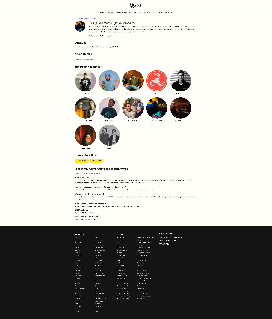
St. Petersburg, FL (122, 250)
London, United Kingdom (124, 293)
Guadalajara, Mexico (123, 286)
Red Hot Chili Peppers (81, 268)
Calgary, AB (120, 258)
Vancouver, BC (121, 273)
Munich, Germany (142, 255)
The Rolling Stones (100, 298)
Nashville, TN (120, 247)
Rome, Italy (140, 268)
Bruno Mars (78, 242)
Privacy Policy (165, 244)
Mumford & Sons (100, 275)
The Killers (98, 283)
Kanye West (78, 309)
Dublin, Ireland (82, 161)
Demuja (93, 18)
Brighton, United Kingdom (144, 242)
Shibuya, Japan (141, 286)
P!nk (76, 301)
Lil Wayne (98, 242)
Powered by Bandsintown (170, 237)
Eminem (77, 240)
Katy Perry (78, 247)
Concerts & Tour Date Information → (87, 173)
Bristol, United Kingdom (123, 298)
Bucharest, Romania (143, 273)
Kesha (97, 291)
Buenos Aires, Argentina (144, 296)
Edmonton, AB (121, 280)
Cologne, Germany (142, 250)
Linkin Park (78, 265)
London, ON (120, 263)
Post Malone (98, 240)
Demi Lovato (98, 278)
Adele (76, 258)
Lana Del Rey (99, 247)
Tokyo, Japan (140, 288)
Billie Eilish (78, 293)
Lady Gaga (78, 260)
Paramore (78, 306)
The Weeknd (78, 278)
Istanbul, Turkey (141, 280)
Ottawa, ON (120, 268)
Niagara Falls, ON (122, 275)
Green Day (78, 286)
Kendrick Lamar (79, 298)
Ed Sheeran (78, 255)
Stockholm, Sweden (142, 275)
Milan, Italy (140, 263)
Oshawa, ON (120, 265)
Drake (76, 245)
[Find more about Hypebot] (136, 5)
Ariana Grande (79, 291)
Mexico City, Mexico (122, 283)
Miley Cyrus (98, 237)
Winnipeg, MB (121, 252)
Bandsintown (101, 47)
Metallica (77, 283)
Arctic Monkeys (99, 263)
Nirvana (97, 252)
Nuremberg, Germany (143, 252)
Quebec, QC (120, 260)
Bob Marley (98, 306)
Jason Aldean (99, 309)
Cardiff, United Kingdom (124, 291)
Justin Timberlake (100, 250)
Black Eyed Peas (99, 293)
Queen (77, 311)
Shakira (97, 286)
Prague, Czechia (142, 245)
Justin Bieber (78, 263)
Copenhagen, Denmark (144, 247)
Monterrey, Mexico (122, 288)
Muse (96, 311)
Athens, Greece (141, 258)
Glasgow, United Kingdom (144, 240)
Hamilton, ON (121, 255)
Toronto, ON (120, 270)
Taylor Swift (78, 237)
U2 (75, 280)
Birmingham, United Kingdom (145, 237)
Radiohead (98, 280)
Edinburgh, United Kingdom (125, 296)
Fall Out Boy (98, 270)
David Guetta (99, 268)
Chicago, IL (120, 242)
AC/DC (97, 258)
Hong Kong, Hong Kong (143, 283)
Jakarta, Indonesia (142, 291)
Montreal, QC (121, 278)
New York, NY (121, 237)
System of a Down (100, 260)
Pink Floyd (98, 265)
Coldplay (77, 250)
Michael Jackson (79, 296)
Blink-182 (98, 288)
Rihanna (77, 270)
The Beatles (78, 275)
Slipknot (97, 303)
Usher (76, 303)
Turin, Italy (140, 265)
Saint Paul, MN (121, 245)
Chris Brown (98, 245)
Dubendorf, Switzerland (144, 278)
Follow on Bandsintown (84, 59)
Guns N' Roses (99, 273)
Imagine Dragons (80, 288)
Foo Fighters (98, 255)
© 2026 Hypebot (166, 234)
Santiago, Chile (141, 298)
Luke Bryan (98, 296)
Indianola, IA (120, 240)
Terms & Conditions (167, 241)
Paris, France (96, 161)
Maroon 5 (77, 252)
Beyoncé (77, 273)
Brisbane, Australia (142, 293)
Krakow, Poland (141, 270)
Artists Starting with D (82, 18)
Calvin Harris (99, 301)
